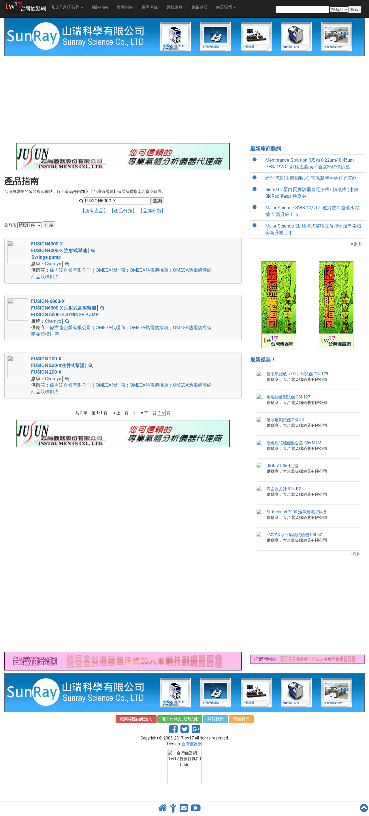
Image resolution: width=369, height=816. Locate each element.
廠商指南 (125, 7)
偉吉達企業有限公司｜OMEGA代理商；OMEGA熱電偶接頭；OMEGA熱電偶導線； (133, 270)
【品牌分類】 (152, 210)
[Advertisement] (123, 99)
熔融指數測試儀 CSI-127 (288, 397)
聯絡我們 (241, 719)
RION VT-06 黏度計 (283, 465)
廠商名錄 (150, 7)
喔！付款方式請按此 (180, 719)
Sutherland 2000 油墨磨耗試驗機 (296, 512)
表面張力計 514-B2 (284, 489)
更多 (357, 244)
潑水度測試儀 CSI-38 (285, 420)
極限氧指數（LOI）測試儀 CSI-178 (297, 374)
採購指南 (100, 7)
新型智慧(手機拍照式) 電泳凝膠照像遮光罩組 (311, 178)
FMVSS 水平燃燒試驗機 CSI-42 (294, 534)
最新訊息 (174, 7)
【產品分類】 (123, 210)
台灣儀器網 (192, 744)
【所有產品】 (94, 210)
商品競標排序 (45, 277)
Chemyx (53, 264)
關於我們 (216, 719)
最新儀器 (199, 7)
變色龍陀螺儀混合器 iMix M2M (294, 443)
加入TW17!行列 (66, 7)
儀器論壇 (224, 7)
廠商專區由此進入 (136, 719)
